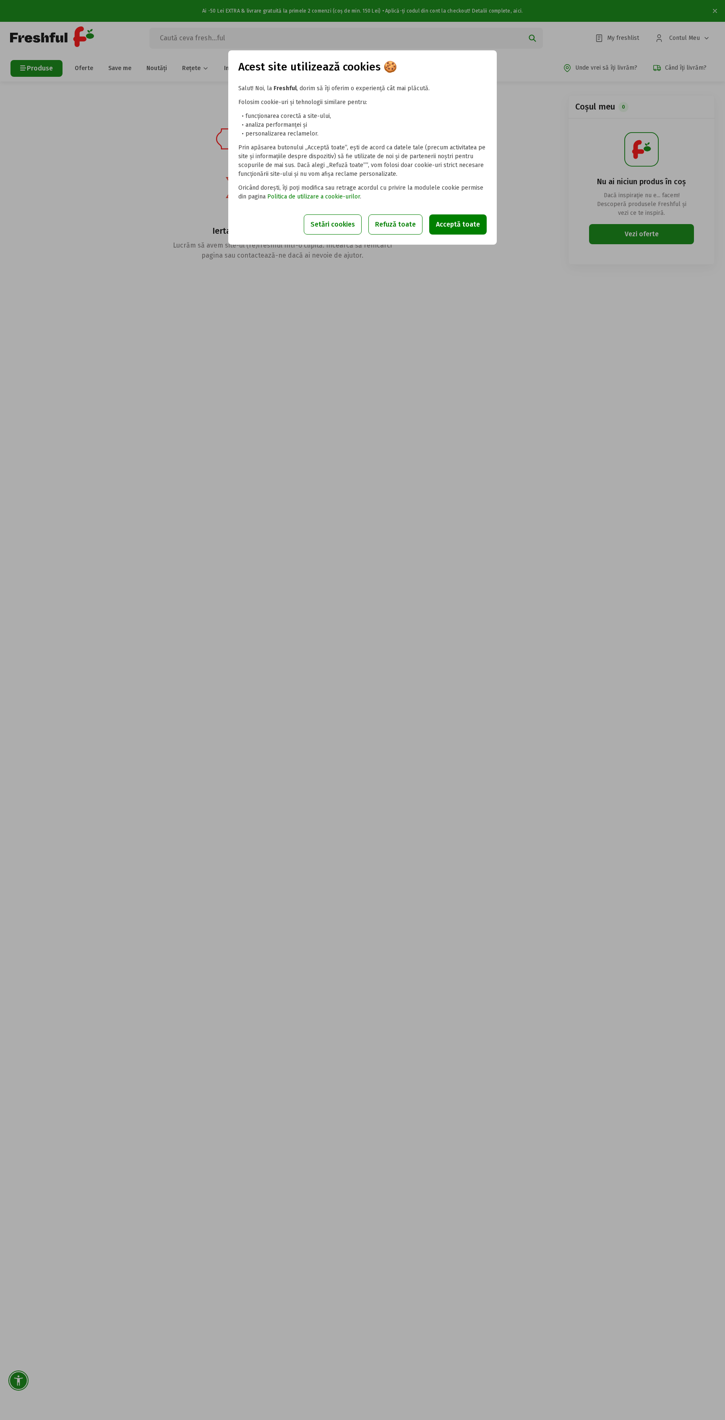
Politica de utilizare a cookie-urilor (313, 196)
